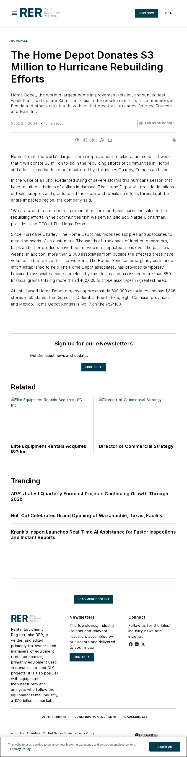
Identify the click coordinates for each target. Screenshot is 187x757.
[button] (14, 13)
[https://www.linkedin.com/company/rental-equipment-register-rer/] (137, 644)
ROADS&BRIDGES (135, 716)
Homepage (19, 40)
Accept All (164, 747)
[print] (173, 140)
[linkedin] (85, 140)
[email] (110, 140)
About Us (17, 733)
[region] (93, 747)
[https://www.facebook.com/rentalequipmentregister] (130, 644)
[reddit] (101, 140)
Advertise (34, 733)
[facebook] (77, 140)
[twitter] (93, 140)
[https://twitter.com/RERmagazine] (143, 644)
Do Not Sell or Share (57, 733)
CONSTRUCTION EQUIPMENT (95, 716)
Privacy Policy (85, 733)
